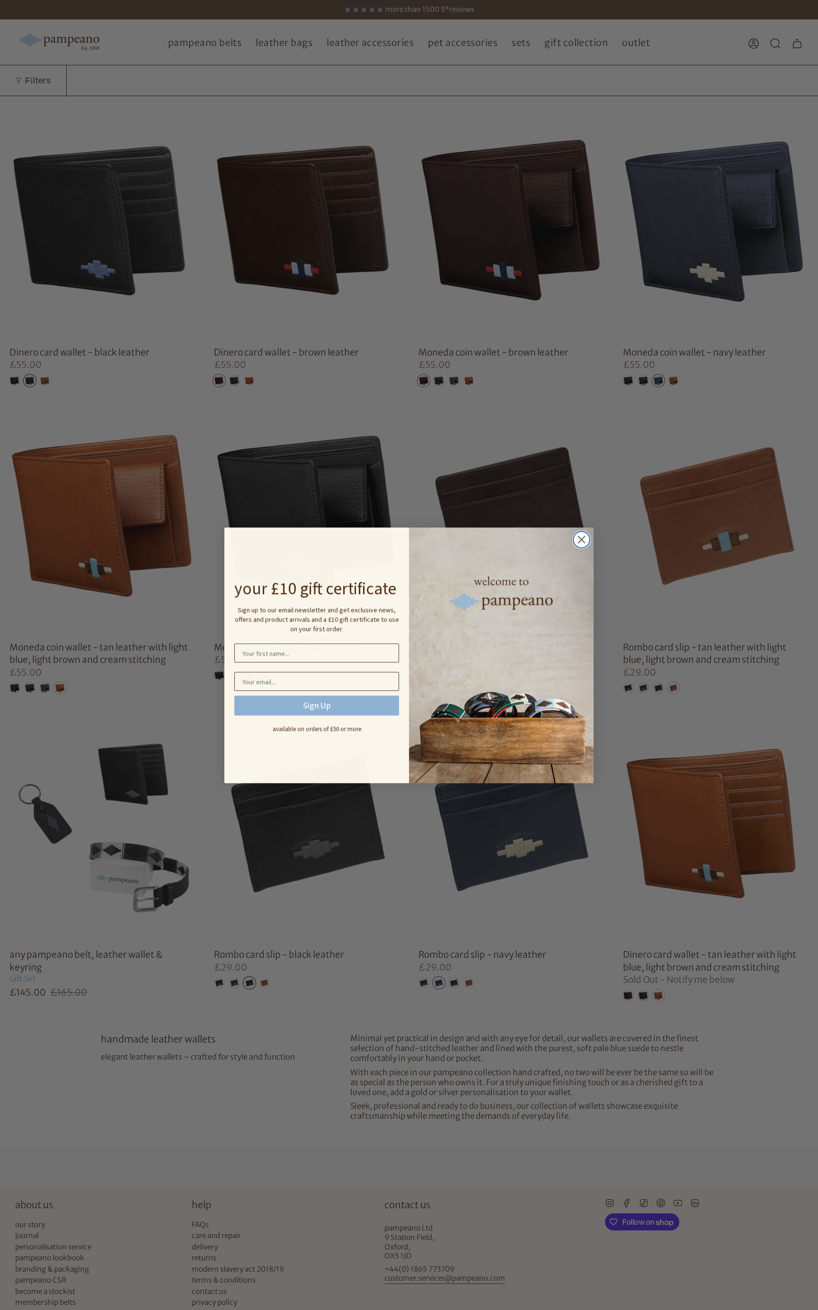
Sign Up (317, 705)
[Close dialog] (581, 539)
